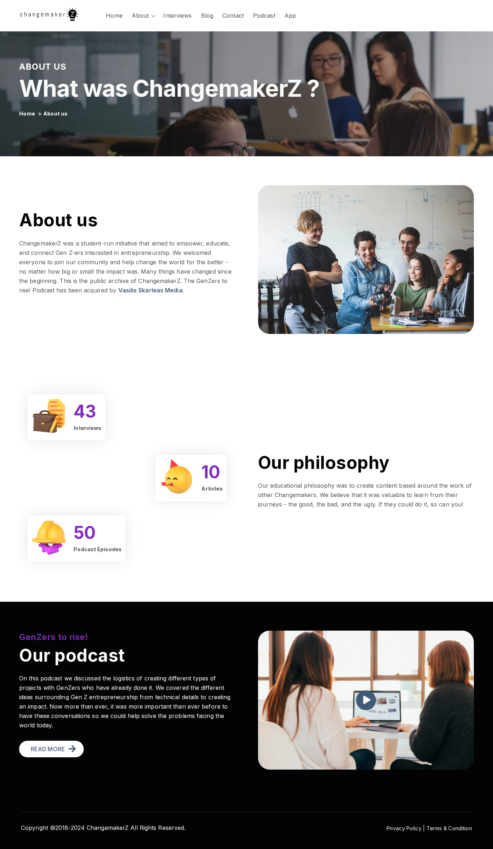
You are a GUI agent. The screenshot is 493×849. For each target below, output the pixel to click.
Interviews (177, 15)
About (140, 15)
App (290, 15)
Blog (207, 15)
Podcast (264, 15)
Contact (233, 15)
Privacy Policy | (407, 828)
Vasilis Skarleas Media (150, 290)
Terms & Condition (449, 828)
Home (114, 15)
